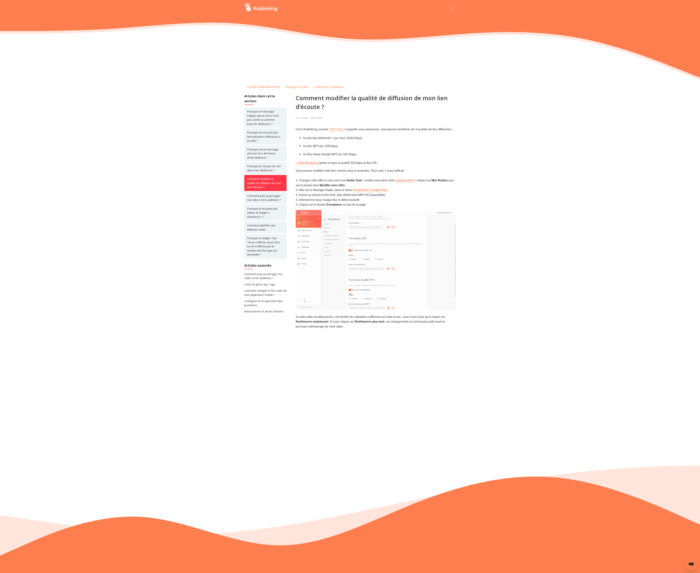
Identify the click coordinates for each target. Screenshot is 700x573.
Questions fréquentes (329, 87)
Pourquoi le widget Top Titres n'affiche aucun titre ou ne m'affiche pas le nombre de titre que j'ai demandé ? (263, 246)
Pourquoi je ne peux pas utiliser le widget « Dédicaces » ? (262, 213)
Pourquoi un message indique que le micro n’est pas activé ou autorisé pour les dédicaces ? (263, 118)
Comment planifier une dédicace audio (261, 227)
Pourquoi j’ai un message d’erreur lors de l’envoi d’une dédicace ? (262, 153)
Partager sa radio (297, 87)
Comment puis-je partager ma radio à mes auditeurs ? (264, 198)
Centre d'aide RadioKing (263, 87)
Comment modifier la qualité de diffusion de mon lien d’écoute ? (264, 183)
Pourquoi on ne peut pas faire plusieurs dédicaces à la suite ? (263, 136)
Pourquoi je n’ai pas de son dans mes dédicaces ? (264, 168)
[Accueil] (260, 10)
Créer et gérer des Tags (259, 284)
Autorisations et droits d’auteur (264, 311)
